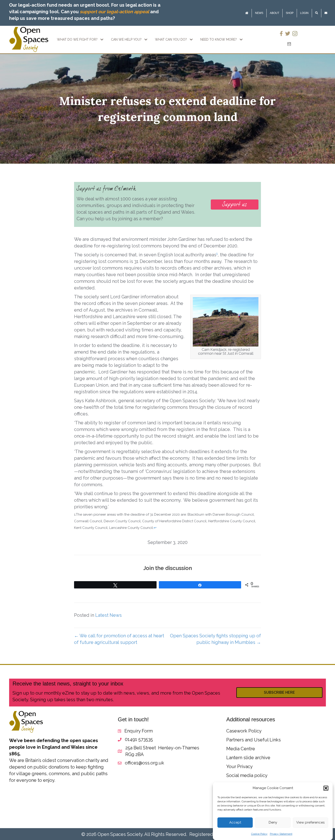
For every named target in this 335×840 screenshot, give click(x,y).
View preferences (310, 823)
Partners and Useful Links (253, 740)
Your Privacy (239, 766)
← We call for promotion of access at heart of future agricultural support (119, 639)
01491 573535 (139, 739)
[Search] (316, 13)
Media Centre (240, 748)
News (259, 13)
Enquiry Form (138, 731)
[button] (326, 788)
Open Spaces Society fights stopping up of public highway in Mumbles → (215, 639)
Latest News (108, 615)
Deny (273, 823)
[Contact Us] (325, 13)
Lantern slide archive (248, 757)
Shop (290, 13)
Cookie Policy (259, 833)
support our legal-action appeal (114, 11)
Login (304, 13)
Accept (235, 823)
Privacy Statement (281, 833)
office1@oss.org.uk (144, 763)
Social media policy (247, 775)
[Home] (247, 13)
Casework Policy (244, 731)
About (274, 13)
